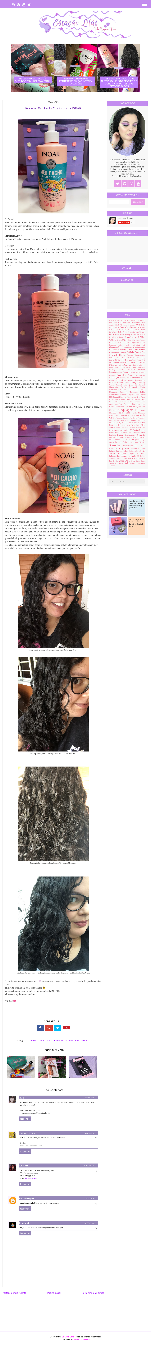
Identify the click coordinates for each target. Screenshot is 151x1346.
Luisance (129, 406)
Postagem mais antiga (93, 1292)
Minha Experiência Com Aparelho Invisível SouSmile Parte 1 (137, 522)
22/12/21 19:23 (89, 1198)
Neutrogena (126, 425)
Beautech (118, 330)
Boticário (135, 335)
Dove (111, 367)
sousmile (133, 456)
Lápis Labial (114, 402)
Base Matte (125, 327)
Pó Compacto (130, 437)
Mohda (134, 420)
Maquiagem (126, 410)
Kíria (129, 397)
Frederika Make (139, 378)
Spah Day (113, 458)
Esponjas (113, 372)
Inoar (77, 1040)
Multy (119, 423)
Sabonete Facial (138, 449)
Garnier (131, 380)
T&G (126, 458)
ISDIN (111, 397)
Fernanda (24, 1223)
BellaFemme (113, 332)
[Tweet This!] (57, 1028)
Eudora (126, 372)
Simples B (135, 453)
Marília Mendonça (138, 413)
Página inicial (54, 1292)
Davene (112, 360)
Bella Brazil (140, 330)
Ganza (124, 380)
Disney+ (142, 365)
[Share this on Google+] (49, 1028)
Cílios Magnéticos (133, 342)
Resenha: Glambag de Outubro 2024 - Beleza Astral (33, 79)
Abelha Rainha (117, 320)
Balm (143, 325)
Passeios (119, 432)
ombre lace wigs (31, 1178)
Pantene (142, 430)
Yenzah (112, 466)
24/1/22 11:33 (89, 1223)
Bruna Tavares (131, 337)
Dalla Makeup (134, 358)
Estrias (120, 372)
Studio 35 (120, 458)
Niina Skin (120, 428)
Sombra (125, 456)
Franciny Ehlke (126, 378)
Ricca (137, 446)
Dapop (143, 358)
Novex (133, 428)
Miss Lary (125, 420)
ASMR (117, 325)
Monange (141, 420)
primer (116, 440)
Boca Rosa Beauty (123, 335)
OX (131, 430)
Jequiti (117, 397)
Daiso (124, 358)
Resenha (85, 1040)
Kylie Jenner (141, 397)
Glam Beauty (131, 382)
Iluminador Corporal (127, 395)
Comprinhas (127, 347)
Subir (143, 1341)
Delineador (120, 360)
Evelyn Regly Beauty (137, 372)
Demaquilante (131, 360)
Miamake (141, 418)
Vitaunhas (113, 463)
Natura (137, 423)
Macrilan (113, 410)
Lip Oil (123, 404)
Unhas (122, 461)
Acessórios (135, 320)
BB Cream (141, 327)
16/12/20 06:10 (89, 1166)
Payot (143, 432)
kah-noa (123, 397)
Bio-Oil (142, 332)
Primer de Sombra (125, 440)
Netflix (118, 425)
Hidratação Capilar (119, 387)
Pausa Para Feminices (132, 432)
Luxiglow (137, 407)
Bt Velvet (141, 337)
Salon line (124, 451)
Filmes (131, 375)
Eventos (112, 375)
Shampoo (123, 453)
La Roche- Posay (138, 399)
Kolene (134, 397)
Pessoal (121, 435)
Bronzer (116, 337)
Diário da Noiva (116, 365)
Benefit (130, 332)
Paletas (136, 430)
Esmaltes (141, 370)
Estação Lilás (67, 1337)
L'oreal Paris (114, 399)
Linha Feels (114, 404)
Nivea (127, 428)
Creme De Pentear (55, 1040)
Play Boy (120, 437)
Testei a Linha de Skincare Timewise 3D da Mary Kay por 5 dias (136, 504)
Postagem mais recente (14, 1292)
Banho (112, 327)
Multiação (113, 423)
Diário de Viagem (131, 365)
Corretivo (123, 350)
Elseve (134, 367)
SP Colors (141, 456)
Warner (133, 463)
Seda (131, 451)
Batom (133, 327)
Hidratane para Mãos (118, 390)
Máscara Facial (122, 418)
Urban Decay (140, 461)
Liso (139, 404)
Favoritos (69, 1040)
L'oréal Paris (125, 399)
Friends (112, 380)
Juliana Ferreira (27, 1133)
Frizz (118, 380)
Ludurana (121, 406)
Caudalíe (113, 343)
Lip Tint (132, 404)
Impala (138, 395)
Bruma (122, 337)
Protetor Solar (122, 442)
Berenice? (136, 332)
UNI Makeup (130, 461)
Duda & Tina (120, 367)
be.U (111, 330)
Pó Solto (139, 437)
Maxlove (133, 418)
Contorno (113, 350)
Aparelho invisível (137, 323)
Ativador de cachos (128, 325)
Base (117, 327)
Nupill (139, 428)
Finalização (114, 377)
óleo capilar (125, 430)
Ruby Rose (125, 448)
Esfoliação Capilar (118, 370)
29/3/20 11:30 (89, 1098)
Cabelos (33, 1040)
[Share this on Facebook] (40, 1028)
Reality (142, 442)
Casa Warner (140, 340)
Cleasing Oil (139, 345)
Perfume (113, 435)
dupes (128, 367)
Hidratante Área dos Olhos (136, 390)
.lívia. (21, 1097)
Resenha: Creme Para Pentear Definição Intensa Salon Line (76, 81)
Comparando (115, 347)
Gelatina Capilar (117, 382)
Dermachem (114, 362)
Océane (116, 430)
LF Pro (130, 402)
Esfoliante (132, 370)
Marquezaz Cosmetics (118, 415)
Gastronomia (140, 380)
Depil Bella (141, 360)
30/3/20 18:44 (89, 1133)
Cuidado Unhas (133, 355)
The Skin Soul (134, 458)
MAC (143, 406)
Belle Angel (123, 332)
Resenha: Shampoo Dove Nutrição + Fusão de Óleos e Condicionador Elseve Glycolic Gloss (119, 82)
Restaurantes (128, 446)
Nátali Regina (26, 1198)
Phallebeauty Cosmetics (135, 435)
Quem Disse (134, 442)
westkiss (23, 1165)
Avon (138, 325)
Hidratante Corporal (119, 392)
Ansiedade (126, 322)
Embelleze (141, 367)
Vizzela (121, 463)
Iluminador (114, 394)
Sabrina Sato (114, 451)
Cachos (41, 1040)
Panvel (112, 432)
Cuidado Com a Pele (136, 352)
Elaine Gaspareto (81, 1339)
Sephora (137, 451)
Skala (143, 454)
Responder (24, 1118)
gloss (131, 385)
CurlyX (142, 355)
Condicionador (139, 347)
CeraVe (121, 342)
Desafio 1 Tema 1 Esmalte (133, 362)
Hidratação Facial (137, 387)
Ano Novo (118, 323)
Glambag (141, 382)
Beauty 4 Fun (128, 330)
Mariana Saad (125, 413)
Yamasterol (141, 463)
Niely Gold (136, 425)
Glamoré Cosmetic (116, 385)
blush (112, 334)
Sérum (113, 453)
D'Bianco (113, 358)
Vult (127, 463)
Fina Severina (140, 375)
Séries (142, 451)
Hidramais (141, 385)
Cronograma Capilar (118, 352)
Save (67, 1028)
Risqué (142, 446)
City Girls (126, 345)
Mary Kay (132, 415)
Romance (114, 449)
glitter (126, 385)
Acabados (127, 320)
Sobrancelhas (115, 456)
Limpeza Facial (139, 402)
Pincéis (112, 437)
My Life (125, 423)
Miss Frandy (114, 420)
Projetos (135, 440)
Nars (131, 423)
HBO (136, 385)
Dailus (119, 358)
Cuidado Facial (118, 355)
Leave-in (123, 402)
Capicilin (132, 340)
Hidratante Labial (137, 392)
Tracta (116, 461)
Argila (112, 325)
